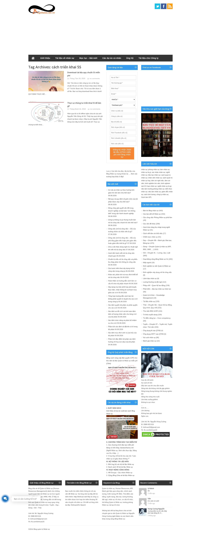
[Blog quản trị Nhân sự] (41, 8)
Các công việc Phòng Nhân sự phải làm (157, 217)
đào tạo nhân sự (154, 175)
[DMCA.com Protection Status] (155, 437)
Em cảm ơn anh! (153, 501)
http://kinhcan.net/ (80, 497)
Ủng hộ (129, 58)
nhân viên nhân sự (155, 178)
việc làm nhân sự (154, 191)
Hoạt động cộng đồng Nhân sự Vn (155, 259)
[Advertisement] (100, 33)
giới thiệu (116, 516)
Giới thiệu (45, 58)
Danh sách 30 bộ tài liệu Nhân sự (120, 467)
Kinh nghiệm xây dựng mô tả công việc (157, 272)
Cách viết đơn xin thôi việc (152, 233)
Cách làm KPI (146, 197)
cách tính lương (150, 194)
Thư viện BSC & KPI (150, 311)
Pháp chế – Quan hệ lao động (154, 285)
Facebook (163, 6)
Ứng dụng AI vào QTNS (152, 330)
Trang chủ (33, 58)
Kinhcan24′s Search (78, 505)
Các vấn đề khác (149, 224)
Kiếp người (147, 262)
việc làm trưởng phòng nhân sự (152, 189)
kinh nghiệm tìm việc (152, 183)
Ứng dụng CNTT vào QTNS (153, 334)
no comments (95, 78)
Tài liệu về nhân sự (64, 58)
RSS (170, 6)
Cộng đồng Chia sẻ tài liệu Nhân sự (121, 475)
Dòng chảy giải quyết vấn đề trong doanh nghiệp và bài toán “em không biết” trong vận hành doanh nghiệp (121, 211)
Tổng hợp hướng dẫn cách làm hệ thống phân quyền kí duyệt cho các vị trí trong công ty (123, 299)
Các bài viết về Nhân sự (152, 214)
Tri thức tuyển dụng (150, 314)
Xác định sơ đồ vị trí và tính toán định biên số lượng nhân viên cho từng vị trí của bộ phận (122, 314)
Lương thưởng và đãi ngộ (152, 282)
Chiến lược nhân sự (150, 237)
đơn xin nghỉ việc (157, 180)
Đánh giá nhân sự (149, 341)
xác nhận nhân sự (158, 172)
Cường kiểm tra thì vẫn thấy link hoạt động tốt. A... (157, 512)
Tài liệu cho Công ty (148, 58)
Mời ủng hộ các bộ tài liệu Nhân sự (121, 464)
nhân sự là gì (146, 172)
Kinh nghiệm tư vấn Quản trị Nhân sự (157, 266)
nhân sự (144, 169)
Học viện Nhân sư (40, 65)
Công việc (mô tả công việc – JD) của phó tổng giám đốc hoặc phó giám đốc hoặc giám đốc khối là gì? (122, 240)
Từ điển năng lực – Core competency (157, 318)
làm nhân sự (164, 169)
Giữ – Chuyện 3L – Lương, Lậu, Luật (156, 253)
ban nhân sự (152, 186)
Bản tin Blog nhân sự (150, 210)
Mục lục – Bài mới (88, 58)
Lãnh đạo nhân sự (150, 278)
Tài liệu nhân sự (149, 301)
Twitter (157, 6)
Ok (149, 491)
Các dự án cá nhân (111, 58)
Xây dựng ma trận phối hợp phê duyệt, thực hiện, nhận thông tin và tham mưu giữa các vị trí (122, 289)
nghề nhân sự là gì (164, 186)
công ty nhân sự (162, 194)
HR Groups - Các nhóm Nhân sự (120, 472)
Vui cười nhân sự (149, 337)
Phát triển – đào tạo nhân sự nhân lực (157, 289)
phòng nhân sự (153, 169)
